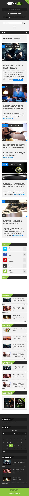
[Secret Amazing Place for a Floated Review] (7, 338)
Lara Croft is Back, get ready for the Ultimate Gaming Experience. (14, 146)
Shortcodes (14, 14)
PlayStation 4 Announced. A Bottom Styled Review (12, 222)
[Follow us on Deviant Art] (22, 17)
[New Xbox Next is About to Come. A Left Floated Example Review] (14, 171)
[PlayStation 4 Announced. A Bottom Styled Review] (14, 208)
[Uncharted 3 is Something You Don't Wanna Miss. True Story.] (14, 93)
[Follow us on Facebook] (11, 17)
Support (19, 14)
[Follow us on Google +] (7, 17)
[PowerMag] (14, 4)
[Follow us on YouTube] (16, 17)
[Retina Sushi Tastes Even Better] (7, 330)
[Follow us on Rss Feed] (9, 17)
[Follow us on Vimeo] (4, 17)
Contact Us (17, 493)
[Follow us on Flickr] (18, 17)
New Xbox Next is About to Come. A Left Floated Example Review (14, 185)
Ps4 (3, 46)
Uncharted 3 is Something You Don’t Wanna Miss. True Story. (13, 107)
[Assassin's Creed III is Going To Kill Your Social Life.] (14, 52)
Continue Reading (18, 79)
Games (3, 304)
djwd (18, 46)
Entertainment (5, 312)
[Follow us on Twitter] (13, 17)
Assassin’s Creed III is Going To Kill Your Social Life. (13, 67)
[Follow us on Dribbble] (25, 17)
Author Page (12, 493)
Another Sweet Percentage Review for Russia (18, 317)
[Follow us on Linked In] (20, 17)
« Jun (3, 451)
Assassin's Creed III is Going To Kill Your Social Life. (19, 300)
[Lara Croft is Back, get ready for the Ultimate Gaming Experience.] (14, 132)
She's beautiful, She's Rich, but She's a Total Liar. (18, 308)
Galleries (10, 14)
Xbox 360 (4, 126)
